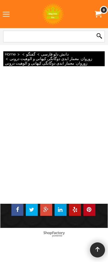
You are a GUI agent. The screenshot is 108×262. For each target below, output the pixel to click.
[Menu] (6, 14)
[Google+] (46, 210)
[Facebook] (17, 210)
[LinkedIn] (61, 210)
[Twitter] (32, 210)
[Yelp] (75, 210)
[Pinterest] (89, 210)
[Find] (99, 36)
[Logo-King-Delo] (53, 14)
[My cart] (97, 14)
